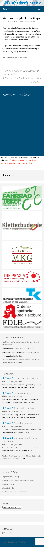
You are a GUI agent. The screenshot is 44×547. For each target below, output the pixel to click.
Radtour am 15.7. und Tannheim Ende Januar (18, 480)
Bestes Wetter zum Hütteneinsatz (14, 492)
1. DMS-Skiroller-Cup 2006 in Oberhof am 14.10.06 (22, 80)
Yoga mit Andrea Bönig (10, 477)
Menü (4, 9)
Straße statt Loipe (16, 356)
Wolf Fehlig (6, 342)
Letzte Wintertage (22, 393)
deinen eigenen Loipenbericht (13, 458)
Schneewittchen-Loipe (24, 408)
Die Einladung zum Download (14, 57)
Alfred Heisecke (8, 488)
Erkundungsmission (23, 423)
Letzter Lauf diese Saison (25, 378)
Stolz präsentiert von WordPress (14, 542)
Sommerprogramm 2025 (24, 348)
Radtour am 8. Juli (8, 484)
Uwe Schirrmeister (28, 21)
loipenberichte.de (24, 456)
